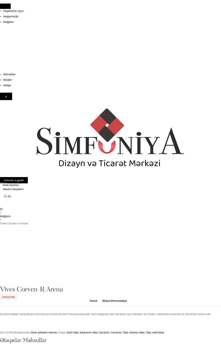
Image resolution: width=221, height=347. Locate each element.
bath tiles (73, 332)
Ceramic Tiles (119, 332)
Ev (1, 209)
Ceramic (104, 332)
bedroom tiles (89, 332)
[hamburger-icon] (5, 6)
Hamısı (53, 332)
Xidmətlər (9, 74)
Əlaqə (7, 85)
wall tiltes (158, 332)
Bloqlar (7, 80)
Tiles (148, 332)
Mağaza (8, 22)
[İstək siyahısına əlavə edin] (7, 234)
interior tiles (136, 332)
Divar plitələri (39, 332)
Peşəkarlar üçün (13, 11)
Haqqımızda (10, 16)
